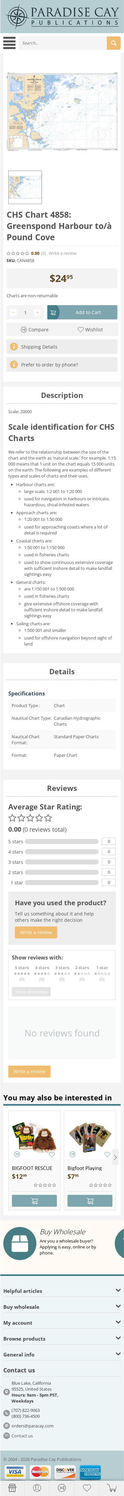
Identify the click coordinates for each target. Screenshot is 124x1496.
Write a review (62, 253)
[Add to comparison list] (17, 1154)
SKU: (11, 260)
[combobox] (70, 43)
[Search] (114, 43)
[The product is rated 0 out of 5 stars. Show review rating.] (45, 1185)
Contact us (22, 1436)
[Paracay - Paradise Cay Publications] (62, 16)
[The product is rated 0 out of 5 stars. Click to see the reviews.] (18, 253)
